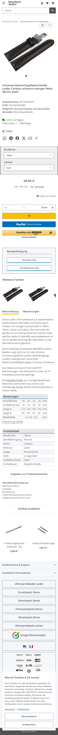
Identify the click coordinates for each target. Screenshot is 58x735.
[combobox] (29, 155)
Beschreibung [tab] (10, 311)
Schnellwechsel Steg (29, 268)
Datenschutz (23, 709)
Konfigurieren (29, 724)
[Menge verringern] (5, 207)
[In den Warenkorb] (29, 216)
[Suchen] (52, 10)
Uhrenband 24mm (29, 617)
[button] (42, 3)
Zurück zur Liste (10, 21)
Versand (39, 186)
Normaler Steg (29, 260)
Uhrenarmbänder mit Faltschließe (32, 108)
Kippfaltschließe (14, 380)
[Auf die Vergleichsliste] (42, 25)
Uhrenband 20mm (29, 600)
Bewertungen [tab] (31, 311)
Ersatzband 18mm (29, 592)
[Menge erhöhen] (52, 207)
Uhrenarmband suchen (29, 625)
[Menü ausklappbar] (3, 2)
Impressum (10, 709)
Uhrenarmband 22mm (29, 609)
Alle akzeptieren (29, 716)
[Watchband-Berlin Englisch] (25, 646)
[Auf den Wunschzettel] (50, 25)
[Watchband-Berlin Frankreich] (31, 646)
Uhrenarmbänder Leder (29, 584)
